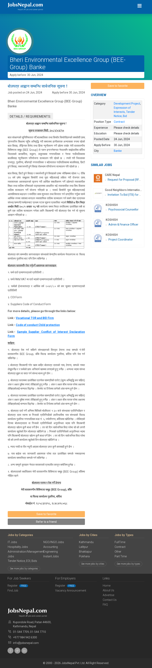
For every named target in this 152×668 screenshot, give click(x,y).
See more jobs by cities (92, 563)
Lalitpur (83, 546)
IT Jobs (12, 542)
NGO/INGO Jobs (53, 542)
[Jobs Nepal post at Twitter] (17, 651)
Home (106, 585)
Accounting (50, 546)
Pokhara (84, 556)
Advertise (108, 595)
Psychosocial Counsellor (123, 209)
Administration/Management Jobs (22, 554)
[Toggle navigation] (139, 5)
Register (17, 585)
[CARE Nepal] (99, 178)
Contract (120, 546)
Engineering (50, 551)
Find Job (13, 590)
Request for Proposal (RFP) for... (128, 179)
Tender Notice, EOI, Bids (22, 560)
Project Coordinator (120, 239)
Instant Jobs (51, 556)
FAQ (105, 604)
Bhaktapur (85, 551)
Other (118, 551)
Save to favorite (46, 514)
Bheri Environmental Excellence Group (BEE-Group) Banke (67, 63)
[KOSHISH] (99, 208)
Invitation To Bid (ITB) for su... (126, 194)
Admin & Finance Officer (123, 224)
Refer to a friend (46, 521)
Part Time (121, 556)
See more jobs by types (128, 563)
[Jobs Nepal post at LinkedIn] (24, 651)
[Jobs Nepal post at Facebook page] (10, 651)
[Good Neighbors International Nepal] (99, 193)
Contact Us (110, 599)
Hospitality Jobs (18, 546)
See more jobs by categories (24, 568)
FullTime (120, 542)
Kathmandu (86, 542)
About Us (108, 590)
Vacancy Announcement (70, 590)
